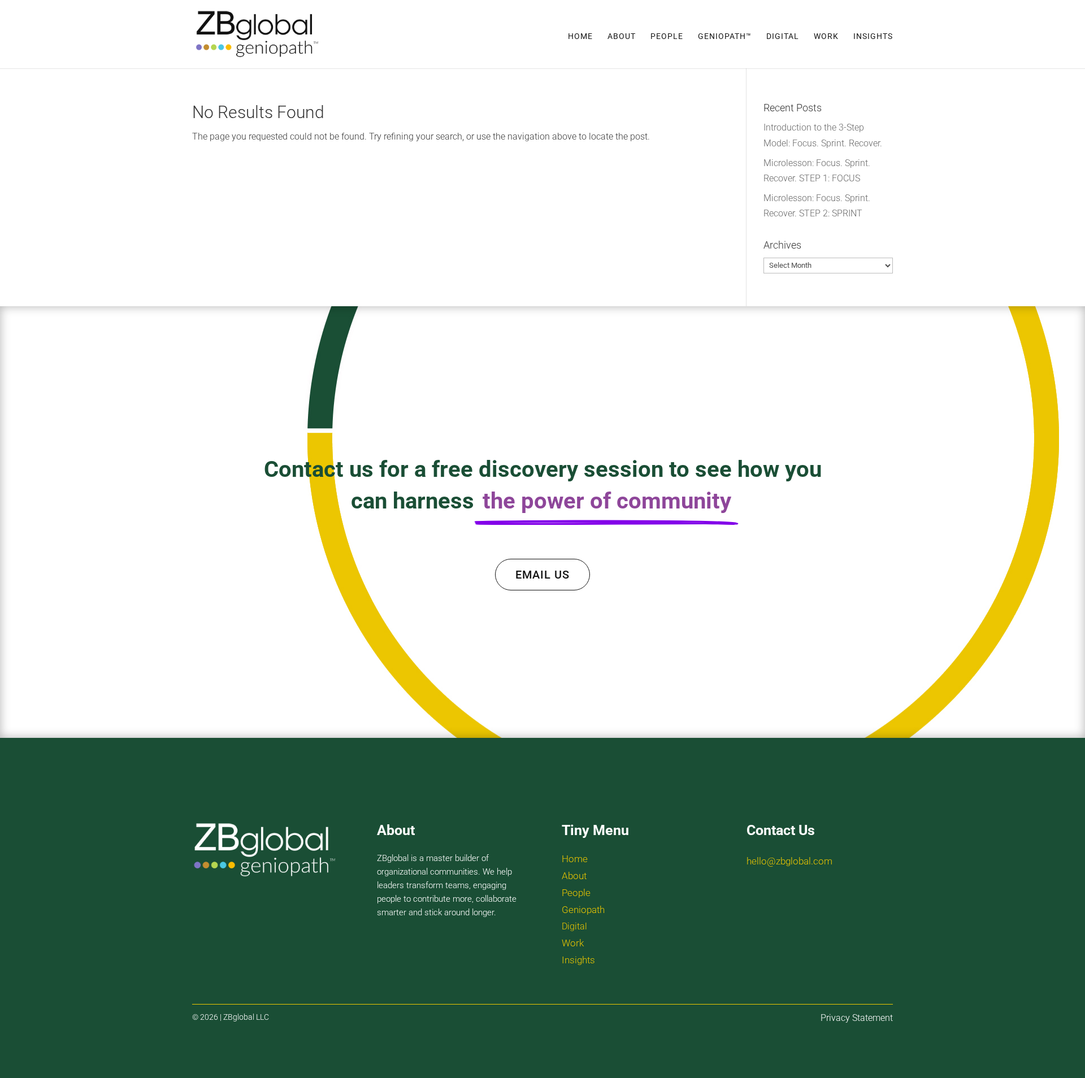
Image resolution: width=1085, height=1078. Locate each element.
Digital (782, 36)
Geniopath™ (725, 36)
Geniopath (583, 909)
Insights (873, 36)
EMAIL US (542, 574)
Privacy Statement (857, 1017)
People (666, 36)
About (621, 36)
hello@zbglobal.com (789, 861)
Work (826, 36)
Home (580, 36)
